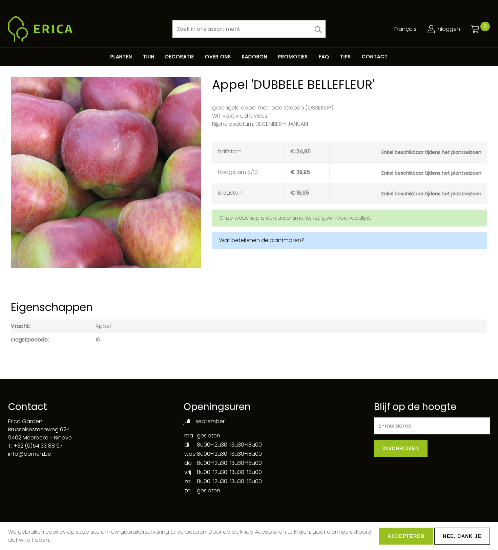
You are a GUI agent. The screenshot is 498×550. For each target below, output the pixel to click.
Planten (121, 56)
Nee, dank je (462, 536)
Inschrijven (400, 448)
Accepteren (406, 536)
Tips (345, 56)
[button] (318, 29)
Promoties (293, 56)
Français (405, 29)
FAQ (324, 56)
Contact (375, 56)
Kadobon (254, 56)
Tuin (148, 56)
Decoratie (179, 56)
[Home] (85, 29)
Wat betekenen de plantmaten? (261, 240)
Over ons (218, 56)
